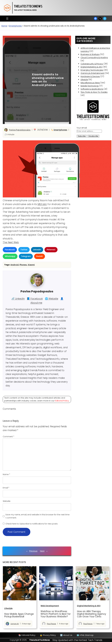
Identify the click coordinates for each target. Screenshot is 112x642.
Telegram (26, 256)
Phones (23, 264)
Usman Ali (15, 624)
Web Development (50, 605)
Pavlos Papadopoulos (19, 129)
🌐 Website (51, 298)
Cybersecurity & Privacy (92, 63)
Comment (8, 436)
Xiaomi (31, 264)
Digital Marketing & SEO (92, 67)
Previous (33, 550)
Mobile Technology (90, 85)
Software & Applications (92, 89)
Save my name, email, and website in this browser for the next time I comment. (37, 516)
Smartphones (15, 25)
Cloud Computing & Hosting (94, 57)
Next (42, 550)
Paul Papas (51, 624)
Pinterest (51, 249)
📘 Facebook (35, 298)
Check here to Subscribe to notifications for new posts (31, 523)
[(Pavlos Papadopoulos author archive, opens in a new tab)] (36, 285)
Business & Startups (90, 54)
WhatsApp (10, 256)
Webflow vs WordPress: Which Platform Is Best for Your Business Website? (55, 614)
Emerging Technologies (92, 70)
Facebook (10, 249)
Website (6, 501)
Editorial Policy (62, 400)
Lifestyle (84, 79)
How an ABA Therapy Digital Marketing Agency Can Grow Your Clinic (91, 614)
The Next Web (11, 242)
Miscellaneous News (90, 82)
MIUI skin (42, 204)
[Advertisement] (16, 80)
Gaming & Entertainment (92, 73)
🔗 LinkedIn (18, 298)
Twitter (23, 249)
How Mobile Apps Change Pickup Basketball (19, 615)
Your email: (82, 127)
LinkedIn (37, 249)
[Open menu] (7, 18)
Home (4, 25)
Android (14, 264)
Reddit (39, 256)
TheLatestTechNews (39, 640)
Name (6, 474)
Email (6, 487)
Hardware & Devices (90, 76)
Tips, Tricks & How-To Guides (94, 92)
